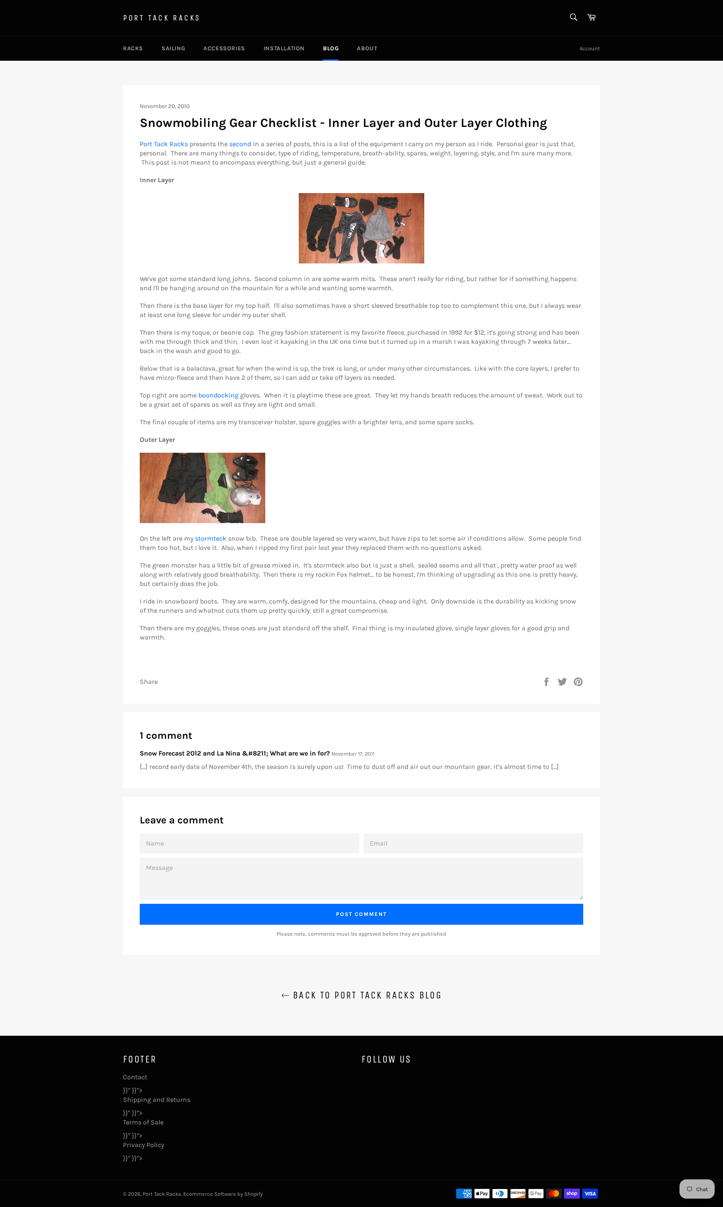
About (367, 48)
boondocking (218, 395)
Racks (133, 48)
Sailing (173, 48)
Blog (330, 48)
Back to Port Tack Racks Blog (366, 995)
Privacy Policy (143, 1145)
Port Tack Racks (162, 18)
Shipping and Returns (156, 1100)
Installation (284, 48)
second (240, 144)
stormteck (210, 538)
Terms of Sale (143, 1122)
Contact (135, 1077)
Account (589, 48)
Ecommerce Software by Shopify (223, 1194)
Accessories (224, 48)
